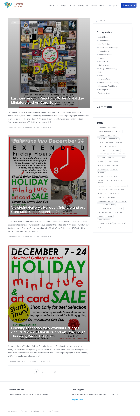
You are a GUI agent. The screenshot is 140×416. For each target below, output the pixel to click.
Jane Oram (101, 173)
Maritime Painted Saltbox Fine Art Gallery (110, 181)
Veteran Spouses (104, 220)
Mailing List (83, 5)
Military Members (104, 186)
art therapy (102, 150)
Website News (104, 93)
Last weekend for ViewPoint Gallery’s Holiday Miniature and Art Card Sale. (47, 100)
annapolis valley (104, 135)
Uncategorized (104, 89)
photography (121, 201)
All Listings (61, 5)
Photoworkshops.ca (105, 208)
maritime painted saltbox (107, 176)
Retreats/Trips (104, 79)
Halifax (114, 169)
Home (51, 5)
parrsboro (111, 197)
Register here (77, 399)
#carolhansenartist (105, 131)
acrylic (119, 131)
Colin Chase (102, 154)
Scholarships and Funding (109, 82)
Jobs (100, 72)
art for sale (114, 139)
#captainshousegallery (107, 127)
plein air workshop (105, 212)
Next (61, 371)
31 (55, 371)
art (115, 135)
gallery (101, 161)
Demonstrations (105, 54)
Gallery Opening (113, 161)
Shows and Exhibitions (20, 23)
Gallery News (103, 65)
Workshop (101, 227)
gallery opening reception (108, 165)
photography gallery (106, 205)
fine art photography (116, 158)
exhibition (101, 158)
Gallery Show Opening (21, 249)
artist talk (102, 146)
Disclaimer (35, 411)
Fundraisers (103, 61)
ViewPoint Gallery (105, 224)
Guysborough (103, 169)
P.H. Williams (114, 193)
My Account (12, 411)
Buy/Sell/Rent (104, 40)
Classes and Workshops (108, 47)
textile (100, 216)
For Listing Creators (51, 411)
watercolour (120, 224)
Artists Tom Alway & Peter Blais (110, 142)
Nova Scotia (102, 190)
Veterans (109, 216)
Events (101, 58)
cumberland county (117, 154)
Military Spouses (120, 186)
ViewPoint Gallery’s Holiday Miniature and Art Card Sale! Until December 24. (48, 209)
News (100, 75)
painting (101, 197)
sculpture (119, 212)
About (72, 5)
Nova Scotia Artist (117, 190)
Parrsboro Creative (105, 201)
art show (112, 146)
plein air (119, 208)
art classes (102, 139)
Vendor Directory (98, 5)
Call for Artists (104, 44)
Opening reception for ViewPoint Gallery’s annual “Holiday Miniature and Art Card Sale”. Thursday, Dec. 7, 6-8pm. (48, 332)
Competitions (103, 51)
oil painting (102, 193)
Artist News (103, 37)
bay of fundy (115, 150)
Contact (24, 411)
